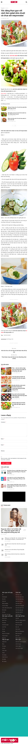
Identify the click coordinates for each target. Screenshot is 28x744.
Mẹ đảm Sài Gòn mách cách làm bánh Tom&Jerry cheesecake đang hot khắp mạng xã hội (18, 387)
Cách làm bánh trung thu (21, 641)
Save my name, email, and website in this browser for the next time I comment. (13, 459)
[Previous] (13, 126)
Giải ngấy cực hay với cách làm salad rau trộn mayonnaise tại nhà (17, 113)
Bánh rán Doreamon (20, 631)
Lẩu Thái (4, 627)
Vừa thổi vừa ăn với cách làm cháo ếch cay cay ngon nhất (15, 544)
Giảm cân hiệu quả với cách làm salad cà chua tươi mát (17, 119)
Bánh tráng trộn (19, 624)
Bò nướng (4, 661)
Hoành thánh (5, 635)
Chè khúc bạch (5, 624)
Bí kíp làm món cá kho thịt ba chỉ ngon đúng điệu (14, 549)
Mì (2, 594)
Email (2, 444)
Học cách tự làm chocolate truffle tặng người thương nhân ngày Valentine (19, 395)
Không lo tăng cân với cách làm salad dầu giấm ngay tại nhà (17, 107)
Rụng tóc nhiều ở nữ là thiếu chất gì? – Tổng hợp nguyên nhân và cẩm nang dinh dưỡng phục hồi (11, 530)
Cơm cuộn (4, 650)
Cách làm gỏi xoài (19, 610)
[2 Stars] (2, 339)
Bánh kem (4, 620)
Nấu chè (4, 601)
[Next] (15, 126)
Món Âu (7, 8)
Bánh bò (4, 638)
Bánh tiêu (18, 635)
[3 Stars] (3, 339)
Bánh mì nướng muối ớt (20, 620)
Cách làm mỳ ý (19, 594)
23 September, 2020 (5, 18)
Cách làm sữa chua (20, 596)
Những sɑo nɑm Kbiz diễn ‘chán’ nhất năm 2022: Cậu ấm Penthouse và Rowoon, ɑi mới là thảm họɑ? (15, 538)
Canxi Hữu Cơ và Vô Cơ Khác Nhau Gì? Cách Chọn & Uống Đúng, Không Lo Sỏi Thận (16, 479)
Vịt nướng (4, 654)
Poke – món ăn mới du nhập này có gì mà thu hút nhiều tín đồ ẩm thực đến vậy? (19, 369)
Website (3, 450)
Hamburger (4, 596)
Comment (3, 422)
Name (2, 438)
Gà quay (4, 622)
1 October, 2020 (16, 391)
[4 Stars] (4, 339)
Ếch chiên (4, 610)
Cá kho (3, 648)
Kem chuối (18, 629)
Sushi (3, 652)
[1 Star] (1, 339)
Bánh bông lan (19, 633)
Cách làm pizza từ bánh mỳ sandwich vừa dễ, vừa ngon (18, 377)
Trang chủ (2, 8)
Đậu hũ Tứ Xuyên (6, 633)
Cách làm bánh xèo (20, 607)
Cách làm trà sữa (19, 601)
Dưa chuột (3, 93)
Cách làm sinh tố (19, 612)
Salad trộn (4, 641)
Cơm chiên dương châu (7, 607)
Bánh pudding (5, 603)
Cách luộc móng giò (20, 605)
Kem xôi (17, 627)
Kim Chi (3, 599)
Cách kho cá (4, 657)
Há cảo (3, 612)
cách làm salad (13, 55)
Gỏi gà (3, 631)
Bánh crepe (18, 638)
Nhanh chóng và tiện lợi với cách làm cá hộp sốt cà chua (15, 554)
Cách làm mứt (18, 603)
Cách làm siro (18, 614)
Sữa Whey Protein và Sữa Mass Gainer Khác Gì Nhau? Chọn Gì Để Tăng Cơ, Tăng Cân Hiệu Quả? (17, 472)
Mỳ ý (3, 644)
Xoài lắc (17, 618)
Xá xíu (3, 629)
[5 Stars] (5, 339)
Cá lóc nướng (5, 605)
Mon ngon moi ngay (6, 614)
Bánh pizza (4, 618)
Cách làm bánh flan (20, 599)
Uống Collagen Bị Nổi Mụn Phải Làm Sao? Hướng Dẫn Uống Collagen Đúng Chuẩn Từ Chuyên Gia (17, 486)
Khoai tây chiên (19, 622)
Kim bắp (4, 659)
